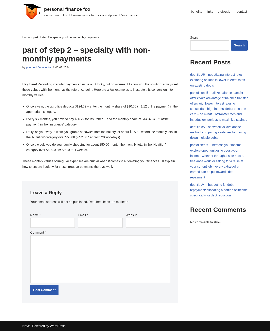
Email (83, 215)
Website (131, 215)
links (210, 11)
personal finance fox (38, 67)
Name (35, 215)
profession (225, 11)
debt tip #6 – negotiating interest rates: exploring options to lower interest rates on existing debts (217, 80)
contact (242, 11)
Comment (38, 232)
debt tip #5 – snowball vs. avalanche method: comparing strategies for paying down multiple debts (218, 132)
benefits (196, 11)
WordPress (57, 326)
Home (26, 37)
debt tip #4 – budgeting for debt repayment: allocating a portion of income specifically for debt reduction (219, 190)
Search (195, 37)
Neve (26, 326)
